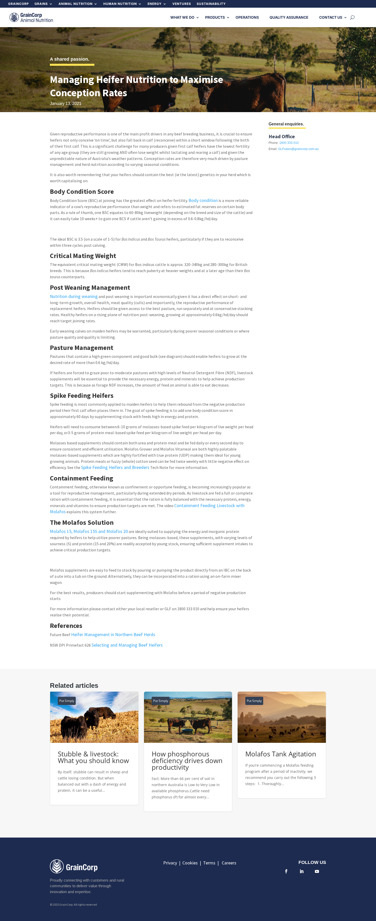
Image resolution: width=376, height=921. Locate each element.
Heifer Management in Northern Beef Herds (113, 634)
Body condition (203, 200)
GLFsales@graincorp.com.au (298, 149)
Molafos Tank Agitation (282, 745)
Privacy (170, 863)
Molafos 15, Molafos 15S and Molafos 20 (89, 531)
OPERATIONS (247, 17)
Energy (155, 4)
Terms (210, 863)
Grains (41, 4)
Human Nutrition (120, 4)
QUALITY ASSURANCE (289, 17)
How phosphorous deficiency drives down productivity (188, 751)
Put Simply (66, 701)
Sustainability (211, 4)
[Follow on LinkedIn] (301, 871)
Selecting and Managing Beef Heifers (127, 645)
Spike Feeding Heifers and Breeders (115, 467)
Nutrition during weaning (74, 296)
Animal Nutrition (76, 4)
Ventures (181, 4)
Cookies (191, 863)
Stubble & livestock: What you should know (94, 748)
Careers (229, 863)
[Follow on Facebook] (286, 871)
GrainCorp (18, 4)
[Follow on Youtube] (317, 871)
